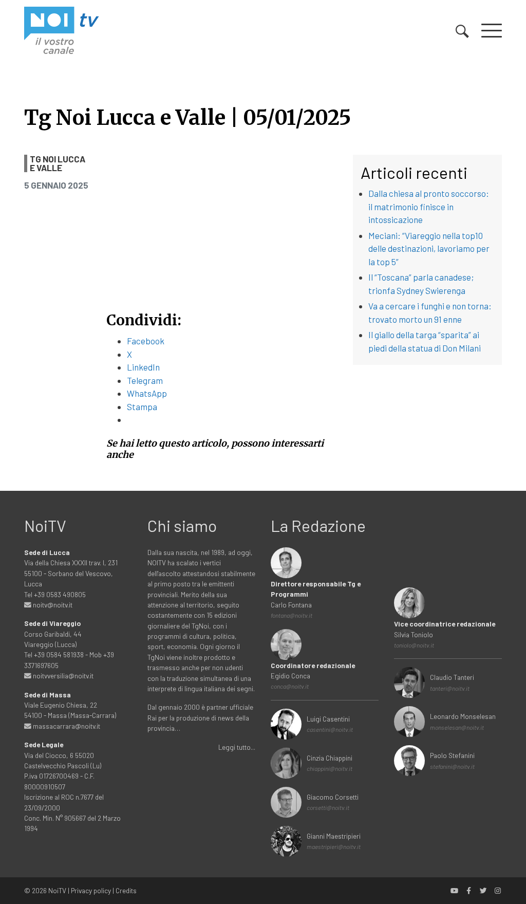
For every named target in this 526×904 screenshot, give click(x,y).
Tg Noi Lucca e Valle (57, 163)
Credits (126, 890)
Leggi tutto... (236, 747)
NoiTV (57, 890)
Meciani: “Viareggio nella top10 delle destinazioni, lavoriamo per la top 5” (429, 248)
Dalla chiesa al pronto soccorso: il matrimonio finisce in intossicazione (428, 206)
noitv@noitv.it (51, 604)
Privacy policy (91, 890)
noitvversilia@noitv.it (62, 675)
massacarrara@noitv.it (65, 726)
